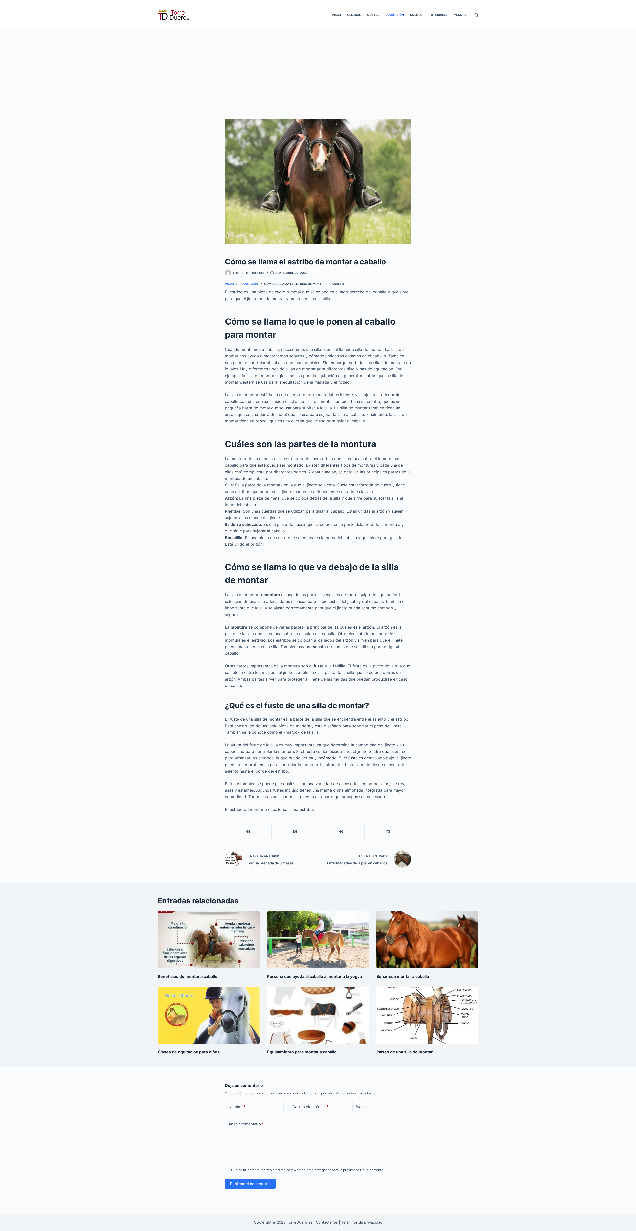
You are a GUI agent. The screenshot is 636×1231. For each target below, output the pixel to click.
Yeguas (460, 15)
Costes (373, 15)
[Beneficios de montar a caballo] (209, 939)
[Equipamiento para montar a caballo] (318, 1015)
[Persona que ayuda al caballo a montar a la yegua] (318, 939)
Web (360, 1106)
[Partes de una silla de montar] (427, 1015)
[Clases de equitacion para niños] (209, 1015)
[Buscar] (476, 15)
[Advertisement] (318, 67)
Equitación (395, 15)
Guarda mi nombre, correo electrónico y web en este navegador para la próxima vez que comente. (307, 1170)
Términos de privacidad (361, 1222)
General (354, 15)
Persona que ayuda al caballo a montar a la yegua (314, 976)
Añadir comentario (246, 1124)
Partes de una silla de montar (404, 1051)
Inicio (336, 15)
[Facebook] (248, 831)
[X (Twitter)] (295, 831)
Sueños (416, 15)
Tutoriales (438, 15)
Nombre (237, 1106)
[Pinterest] (341, 831)
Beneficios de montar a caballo (187, 976)
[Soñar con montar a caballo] (427, 939)
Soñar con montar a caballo (402, 976)
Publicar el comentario (250, 1183)
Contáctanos (327, 1222)
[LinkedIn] (388, 831)
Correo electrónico (310, 1106)
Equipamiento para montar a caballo (302, 1051)
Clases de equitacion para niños (189, 1051)
